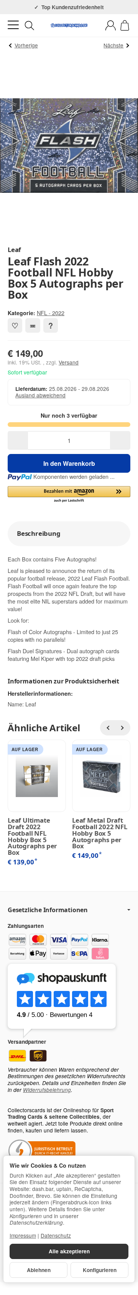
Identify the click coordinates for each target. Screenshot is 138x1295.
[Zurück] (107, 727)
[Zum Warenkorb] (124, 25)
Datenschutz (56, 1235)
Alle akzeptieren (69, 1251)
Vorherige (26, 45)
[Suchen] (29, 26)
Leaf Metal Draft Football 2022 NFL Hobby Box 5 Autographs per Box (99, 833)
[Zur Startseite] (69, 25)
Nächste (113, 45)
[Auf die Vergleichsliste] (32, 325)
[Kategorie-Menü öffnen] (13, 25)
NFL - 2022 (50, 313)
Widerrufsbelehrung (47, 1089)
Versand (69, 362)
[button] (69, 494)
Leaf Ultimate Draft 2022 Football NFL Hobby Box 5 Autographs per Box (32, 836)
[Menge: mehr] (120, 440)
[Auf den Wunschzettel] (15, 325)
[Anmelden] (110, 25)
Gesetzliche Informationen (48, 910)
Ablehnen (39, 1270)
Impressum (23, 1235)
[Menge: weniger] (18, 440)
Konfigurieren (100, 1270)
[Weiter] (122, 727)
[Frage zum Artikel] (50, 325)
